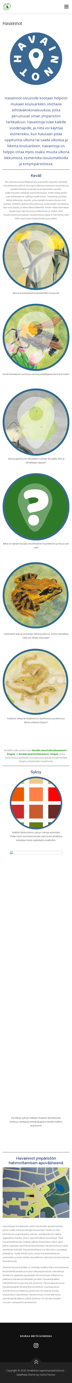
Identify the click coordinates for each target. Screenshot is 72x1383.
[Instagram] (36, 1345)
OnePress (22, 1374)
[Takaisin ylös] (36, 1362)
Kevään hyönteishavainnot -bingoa (38, 754)
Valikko (66, 6)
